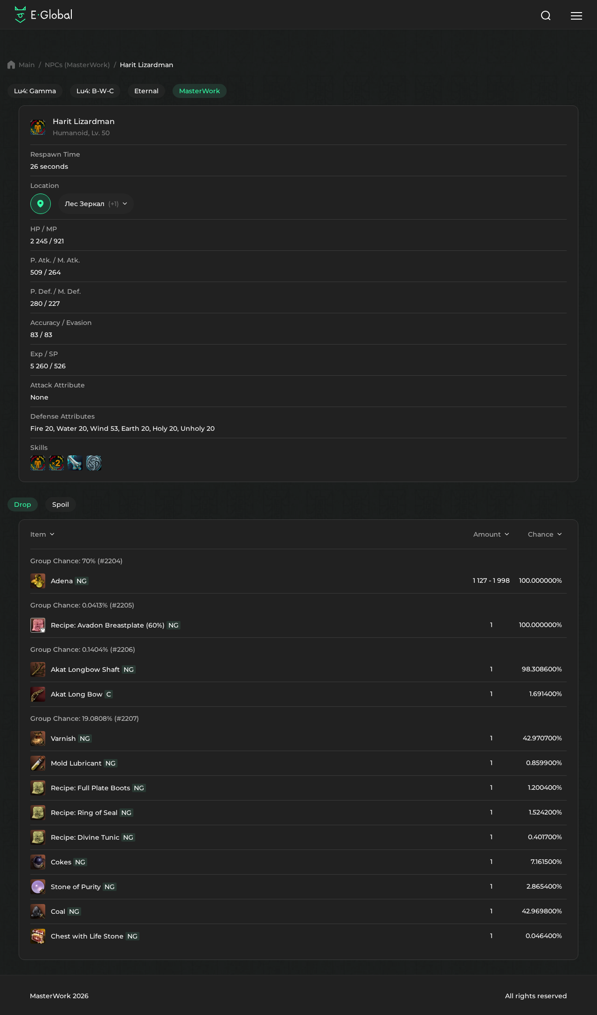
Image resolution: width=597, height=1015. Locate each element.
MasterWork (199, 91)
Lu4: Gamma (35, 91)
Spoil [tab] (60, 504)
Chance (541, 534)
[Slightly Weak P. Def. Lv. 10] (93, 463)
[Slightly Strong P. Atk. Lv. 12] (75, 463)
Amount (487, 534)
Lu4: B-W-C (95, 91)
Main (27, 65)
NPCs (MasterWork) (77, 65)
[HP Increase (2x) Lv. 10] (56, 463)
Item (38, 534)
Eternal (146, 91)
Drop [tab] (22, 504)
